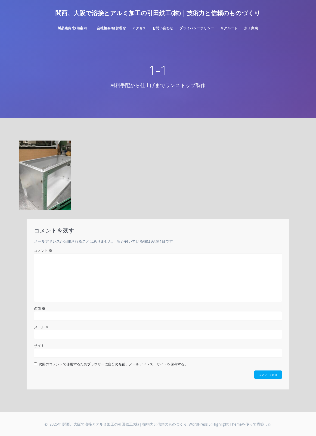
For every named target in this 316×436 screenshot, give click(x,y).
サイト (39, 345)
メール (41, 327)
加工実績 (251, 28)
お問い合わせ (162, 28)
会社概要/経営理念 (111, 28)
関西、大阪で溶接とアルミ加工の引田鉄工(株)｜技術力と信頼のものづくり (158, 13)
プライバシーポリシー (197, 28)
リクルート (229, 28)
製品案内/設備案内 (74, 28)
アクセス (139, 28)
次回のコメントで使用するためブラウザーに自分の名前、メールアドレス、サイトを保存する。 (113, 364)
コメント (43, 250)
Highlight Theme (227, 424)
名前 (39, 308)
